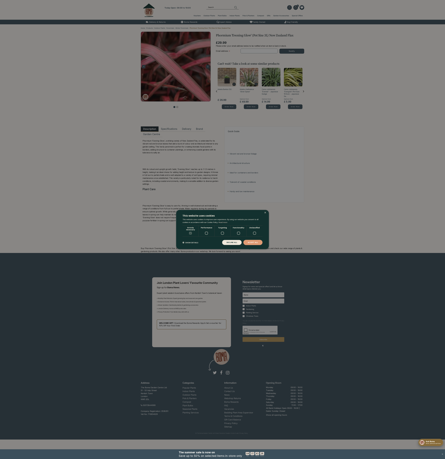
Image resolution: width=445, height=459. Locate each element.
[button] (190, 242)
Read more (222, 222)
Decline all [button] (232, 242)
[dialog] (222, 229)
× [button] (265, 212)
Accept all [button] (253, 242)
